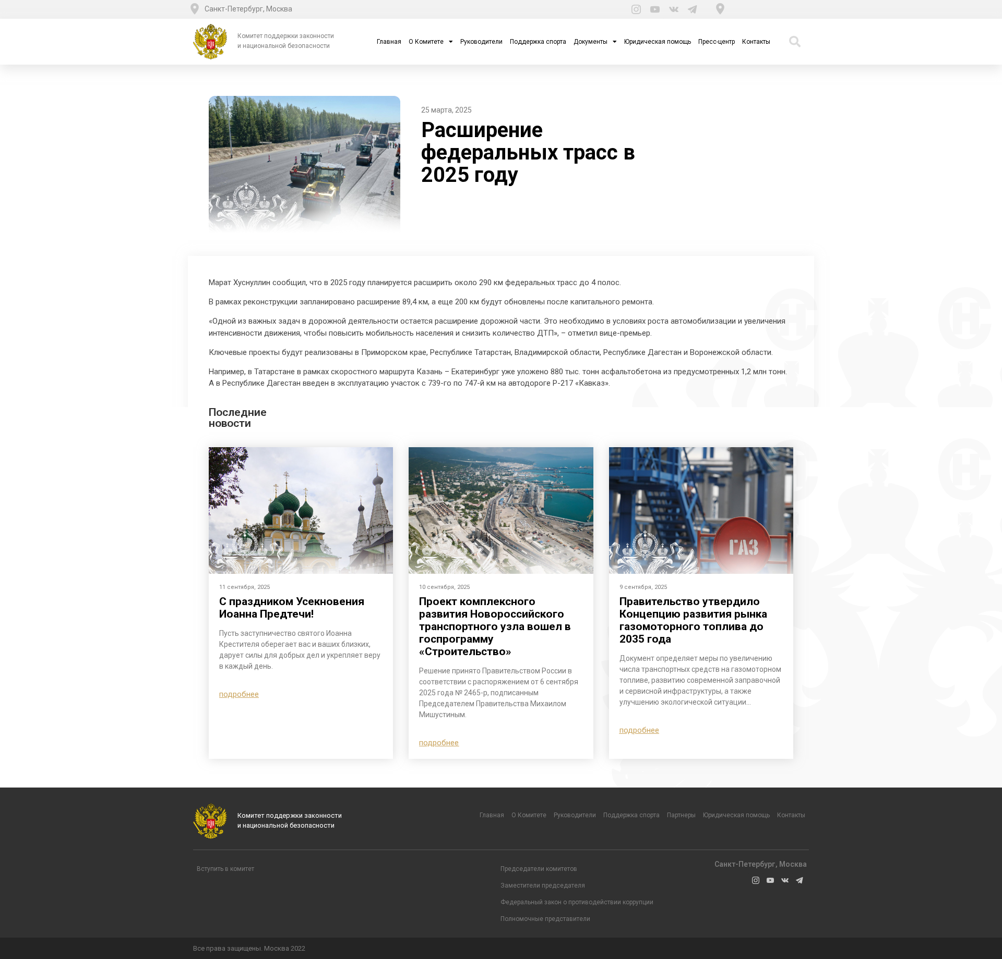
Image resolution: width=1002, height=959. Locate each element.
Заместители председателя (542, 885)
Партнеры (681, 815)
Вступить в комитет (225, 868)
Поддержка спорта (538, 41)
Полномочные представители (545, 919)
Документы (590, 41)
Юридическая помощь (657, 41)
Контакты (756, 41)
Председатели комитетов (538, 868)
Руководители (481, 41)
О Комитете (426, 41)
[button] (239, 694)
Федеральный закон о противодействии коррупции (576, 902)
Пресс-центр (716, 41)
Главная (389, 41)
